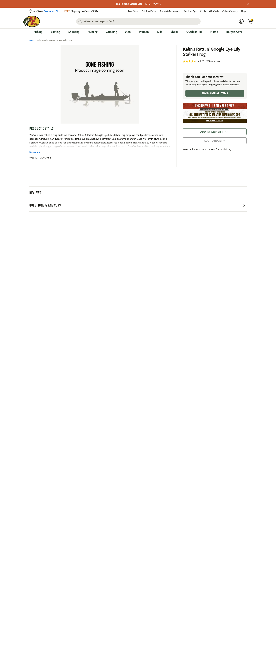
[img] (250, 21)
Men (128, 32)
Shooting (73, 32)
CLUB (203, 11)
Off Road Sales (149, 11)
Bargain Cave (234, 32)
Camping (111, 32)
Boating (55, 32)
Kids (159, 32)
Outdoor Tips (190, 11)
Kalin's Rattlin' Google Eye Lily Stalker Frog (211, 51)
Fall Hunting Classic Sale (137, 3)
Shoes (174, 32)
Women (144, 32)
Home (214, 32)
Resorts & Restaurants (170, 11)
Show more (34, 152)
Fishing (38, 32)
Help (243, 11)
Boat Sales (133, 11)
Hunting (93, 32)
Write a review (213, 61)
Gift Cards (214, 11)
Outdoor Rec (194, 32)
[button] (248, 4)
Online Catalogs (230, 11)
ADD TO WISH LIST (211, 131)
